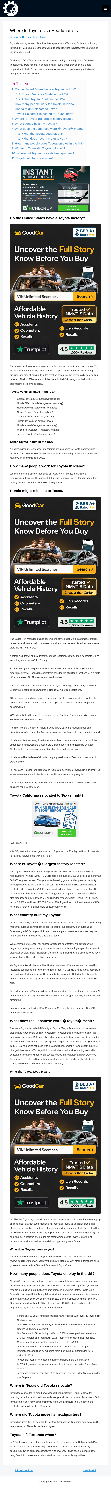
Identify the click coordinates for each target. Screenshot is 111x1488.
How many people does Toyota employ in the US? (49, 143)
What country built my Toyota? (36, 123)
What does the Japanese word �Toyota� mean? (49, 128)
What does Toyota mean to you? (44, 138)
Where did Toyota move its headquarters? (45, 153)
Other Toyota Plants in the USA (43, 99)
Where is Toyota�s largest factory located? (45, 119)
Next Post (89, 1470)
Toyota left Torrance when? (34, 158)
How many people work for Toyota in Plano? (45, 104)
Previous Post (24, 1470)
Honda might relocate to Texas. (36, 109)
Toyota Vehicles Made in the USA (45, 94)
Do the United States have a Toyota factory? (45, 89)
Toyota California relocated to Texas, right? (44, 114)
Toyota (13, 37)
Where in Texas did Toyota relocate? (40, 148)
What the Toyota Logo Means (42, 133)
